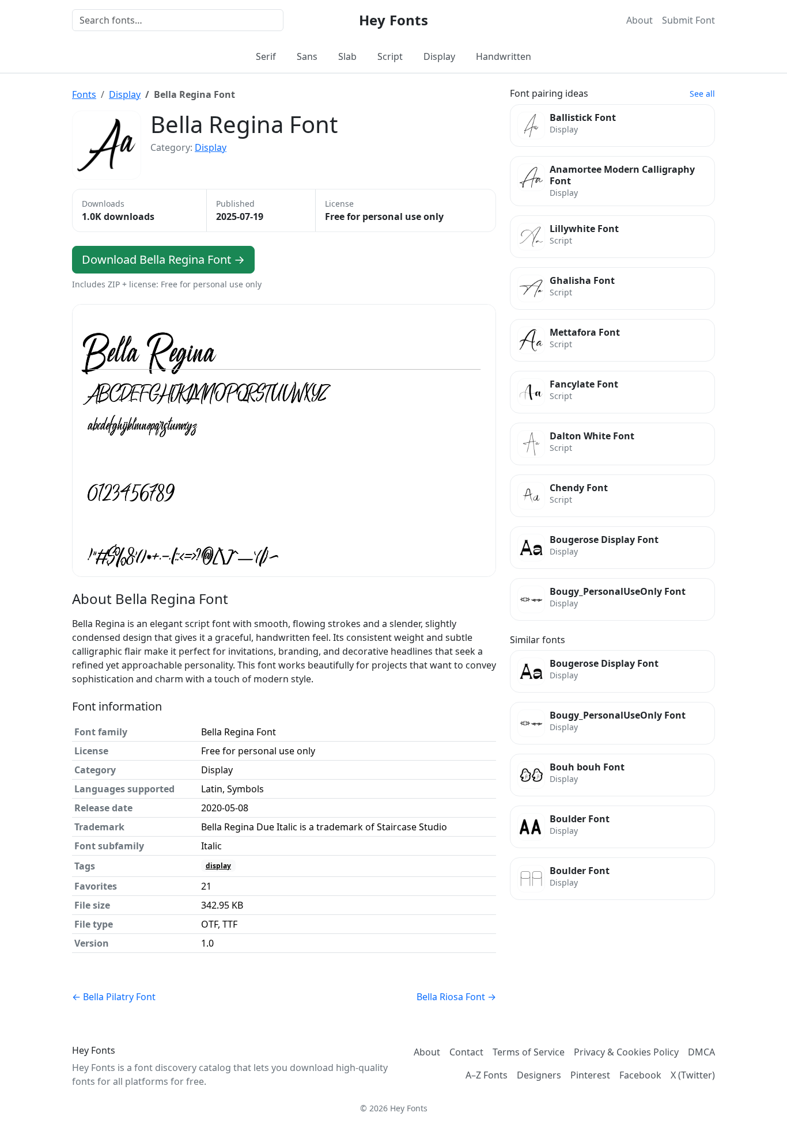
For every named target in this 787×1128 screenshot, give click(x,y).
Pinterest (590, 1075)
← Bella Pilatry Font (114, 996)
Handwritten (503, 56)
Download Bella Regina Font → (163, 259)
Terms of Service (529, 1052)
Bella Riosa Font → (456, 996)
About (639, 20)
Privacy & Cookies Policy (626, 1052)
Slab (347, 56)
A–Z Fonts (487, 1075)
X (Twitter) (693, 1075)
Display (439, 56)
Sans (307, 56)
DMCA (701, 1052)
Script (390, 56)
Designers (539, 1075)
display (218, 866)
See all (702, 93)
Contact (466, 1052)
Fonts (84, 94)
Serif (266, 56)
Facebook (640, 1075)
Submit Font (688, 20)
